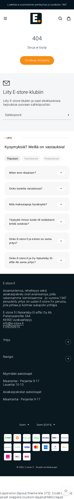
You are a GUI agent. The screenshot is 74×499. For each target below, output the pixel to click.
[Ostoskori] (68, 18)
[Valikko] (5, 18)
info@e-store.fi (13, 323)
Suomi (22, 424)
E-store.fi (29, 467)
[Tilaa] (68, 115)
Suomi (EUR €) (44, 424)
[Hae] (60, 18)
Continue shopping (37, 60)
